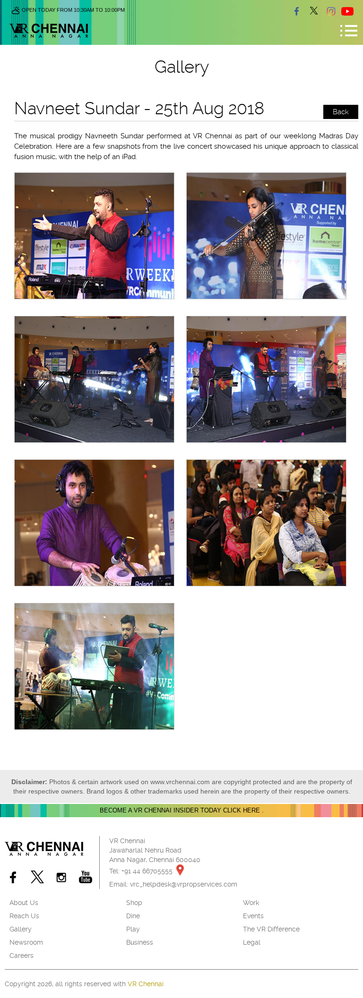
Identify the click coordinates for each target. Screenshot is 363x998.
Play (133, 929)
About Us (23, 902)
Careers (21, 955)
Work (251, 902)
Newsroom (26, 942)
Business (139, 942)
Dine (133, 916)
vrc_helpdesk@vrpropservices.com (183, 884)
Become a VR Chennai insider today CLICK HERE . (182, 810)
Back (341, 112)
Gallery (20, 929)
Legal (251, 942)
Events (253, 916)
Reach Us (24, 916)
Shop (134, 902)
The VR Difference (271, 929)
